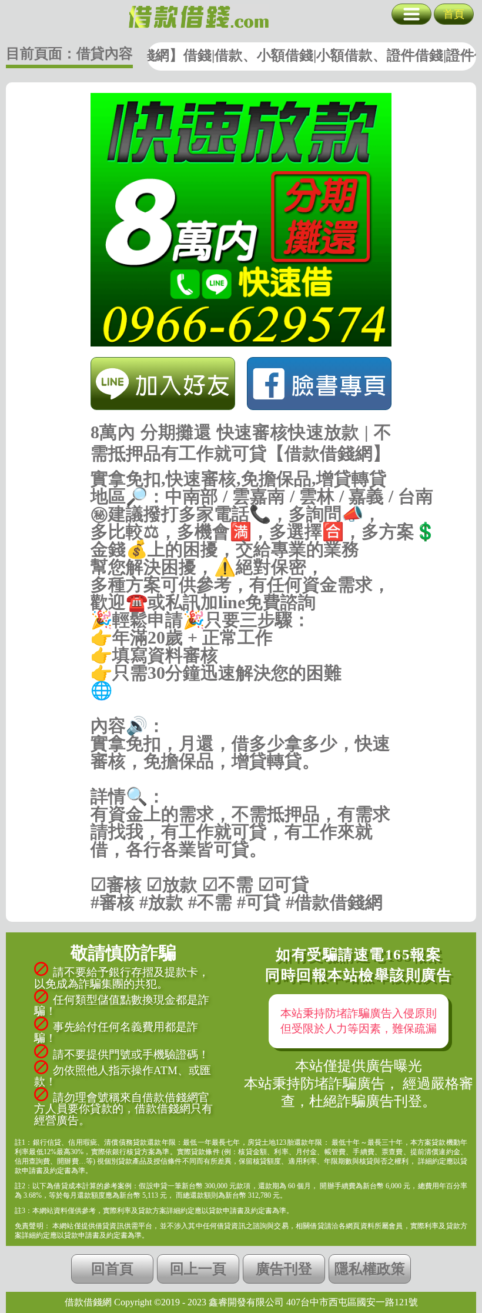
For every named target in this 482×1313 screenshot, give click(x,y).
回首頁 (112, 1269)
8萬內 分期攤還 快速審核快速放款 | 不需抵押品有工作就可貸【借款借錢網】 (199, 17)
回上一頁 (198, 1269)
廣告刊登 (284, 1269)
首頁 (453, 14)
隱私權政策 (369, 1269)
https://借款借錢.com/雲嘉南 (241, 708)
